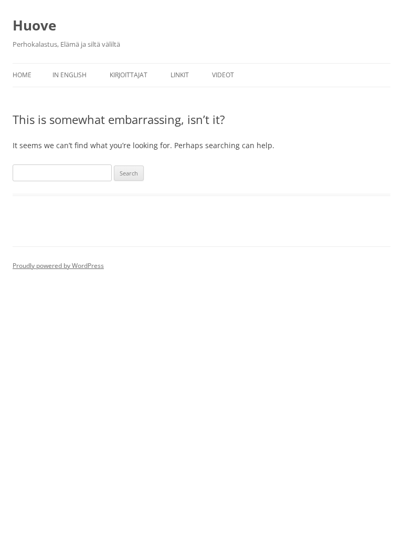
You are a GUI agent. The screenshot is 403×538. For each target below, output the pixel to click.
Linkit (180, 74)
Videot (223, 74)
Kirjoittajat (128, 74)
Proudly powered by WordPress (58, 265)
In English (69, 74)
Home (22, 74)
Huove (34, 25)
